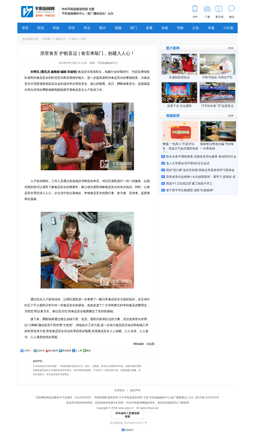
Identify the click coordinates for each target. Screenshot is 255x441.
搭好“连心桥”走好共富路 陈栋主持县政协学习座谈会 (200, 170)
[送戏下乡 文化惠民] (179, 83)
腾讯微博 (66, 350)
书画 (180, 28)
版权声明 (135, 390)
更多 (231, 48)
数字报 (219, 16)
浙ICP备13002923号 (207, 397)
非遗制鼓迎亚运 (179, 77)
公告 (195, 28)
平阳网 (46, 38)
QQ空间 (41, 350)
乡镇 (164, 28)
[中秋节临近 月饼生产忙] (217, 55)
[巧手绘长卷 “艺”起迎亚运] (217, 83)
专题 (211, 28)
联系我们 (120, 390)
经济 (71, 28)
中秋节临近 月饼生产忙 (217, 77)
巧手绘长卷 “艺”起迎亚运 (217, 105)
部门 (133, 28)
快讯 (40, 28)
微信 (88, 350)
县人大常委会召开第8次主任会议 (188, 163)
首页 (25, 28)
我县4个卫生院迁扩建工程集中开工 (189, 183)
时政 (56, 28)
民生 (87, 28)
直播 (149, 28)
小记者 (228, 28)
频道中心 (61, 38)
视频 (118, 28)
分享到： (28, 350)
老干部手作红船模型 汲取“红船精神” (190, 190)
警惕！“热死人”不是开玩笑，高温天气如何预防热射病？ (180, 148)
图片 (102, 28)
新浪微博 (53, 350)
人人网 (78, 350)
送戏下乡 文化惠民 (179, 105)
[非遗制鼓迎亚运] (179, 55)
